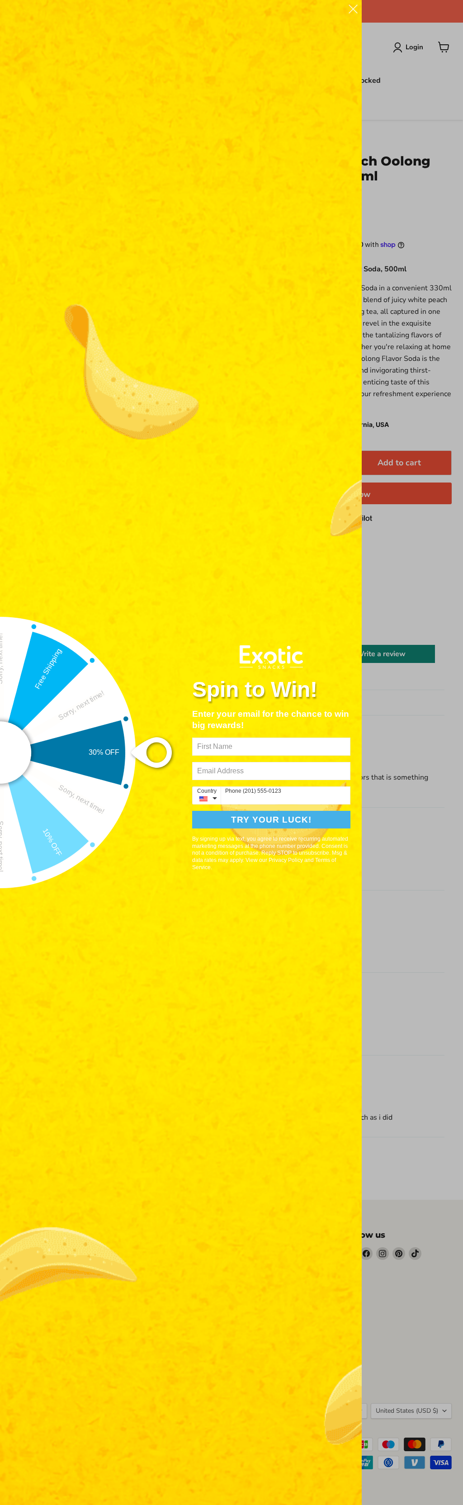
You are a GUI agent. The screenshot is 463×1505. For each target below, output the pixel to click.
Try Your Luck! (271, 819)
